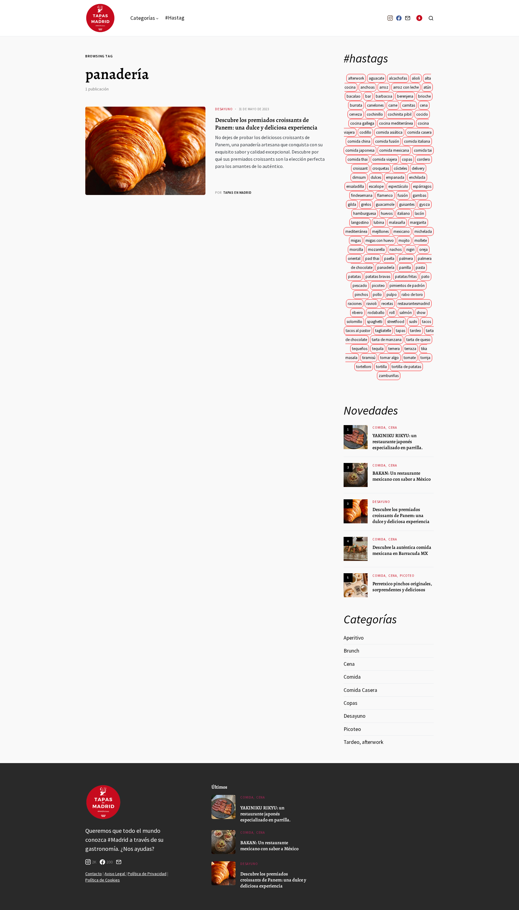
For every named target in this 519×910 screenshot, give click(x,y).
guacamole (385, 204)
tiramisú (368, 357)
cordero (423, 159)
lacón (419, 213)
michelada (423, 231)
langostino (360, 222)
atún (427, 87)
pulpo (392, 294)
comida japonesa (360, 150)
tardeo (415, 330)
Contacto (93, 873)
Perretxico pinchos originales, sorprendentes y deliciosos (402, 586)
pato (425, 276)
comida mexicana (394, 150)
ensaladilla (355, 186)
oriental (354, 258)
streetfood (395, 321)
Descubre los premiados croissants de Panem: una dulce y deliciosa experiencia (266, 124)
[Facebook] (399, 18)
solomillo (354, 321)
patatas (354, 276)
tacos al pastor (358, 330)
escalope (376, 186)
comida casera (419, 132)
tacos (426, 321)
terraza (410, 348)
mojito (404, 240)
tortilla (381, 366)
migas (356, 240)
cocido (422, 114)
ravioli (371, 303)
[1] (356, 436)
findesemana (361, 195)
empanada (395, 177)
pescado (360, 285)
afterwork (356, 78)
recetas (387, 303)
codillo (365, 132)
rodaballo (376, 312)
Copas (350, 703)
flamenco (385, 195)
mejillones (380, 231)
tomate (410, 357)
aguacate (376, 78)
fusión (403, 195)
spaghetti (374, 321)
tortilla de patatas (406, 366)
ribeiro (357, 312)
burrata (356, 105)
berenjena (405, 96)
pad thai (372, 258)
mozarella (376, 249)
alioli (416, 78)
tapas (400, 330)
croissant (360, 168)
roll (392, 312)
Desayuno (224, 109)
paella (389, 258)
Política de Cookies (102, 880)
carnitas (408, 105)
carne (392, 105)
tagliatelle (383, 330)
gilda (352, 204)
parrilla (405, 267)
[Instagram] (390, 18)
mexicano (401, 231)
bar (368, 96)
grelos (366, 204)
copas (407, 159)
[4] (356, 548)
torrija (425, 357)
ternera (394, 348)
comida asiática (389, 132)
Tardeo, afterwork (363, 742)
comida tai (423, 150)
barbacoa (384, 96)
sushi (413, 321)
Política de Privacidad (147, 873)
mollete (420, 240)
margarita (418, 222)
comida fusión (387, 141)
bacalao (353, 96)
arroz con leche (406, 87)
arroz (383, 87)
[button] (431, 18)
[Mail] (407, 18)
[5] (356, 585)
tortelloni (363, 366)
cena (424, 105)
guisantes (406, 204)
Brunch (351, 650)
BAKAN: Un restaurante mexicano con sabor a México (401, 476)
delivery (418, 168)
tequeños (359, 348)
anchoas (367, 87)
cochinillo (375, 114)
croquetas (380, 168)
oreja (423, 249)
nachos (396, 249)
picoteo (378, 285)
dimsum (359, 177)
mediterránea (356, 231)
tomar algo (389, 357)
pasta (420, 267)
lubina (379, 222)
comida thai (358, 159)
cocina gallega (362, 123)
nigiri (410, 249)
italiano (403, 213)
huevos (387, 213)
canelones (375, 105)
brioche (424, 96)
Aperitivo (354, 638)
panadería (385, 267)
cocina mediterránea (396, 123)
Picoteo (407, 576)
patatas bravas (378, 276)
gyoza (424, 204)
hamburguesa (364, 213)
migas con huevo (380, 240)
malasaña (397, 222)
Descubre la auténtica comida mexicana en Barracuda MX (401, 550)
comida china (359, 141)
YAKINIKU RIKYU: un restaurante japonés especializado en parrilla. (397, 441)
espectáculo (398, 186)
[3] (356, 510)
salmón (405, 312)
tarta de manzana (387, 339)
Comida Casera (360, 690)
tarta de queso (418, 339)
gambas (419, 195)
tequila (378, 348)
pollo (377, 294)
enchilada (417, 177)
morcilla (356, 249)
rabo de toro (412, 294)
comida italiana (417, 141)
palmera (406, 258)
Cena (392, 427)
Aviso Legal (115, 873)
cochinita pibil (399, 114)
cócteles (400, 168)
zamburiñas (389, 375)
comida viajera (384, 159)
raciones (355, 303)
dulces (376, 177)
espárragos (422, 186)
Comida (379, 427)
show (421, 312)
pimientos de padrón (407, 285)
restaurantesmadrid (414, 303)
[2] (356, 474)
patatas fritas (406, 276)
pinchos (361, 294)
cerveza (355, 114)
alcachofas (398, 78)
